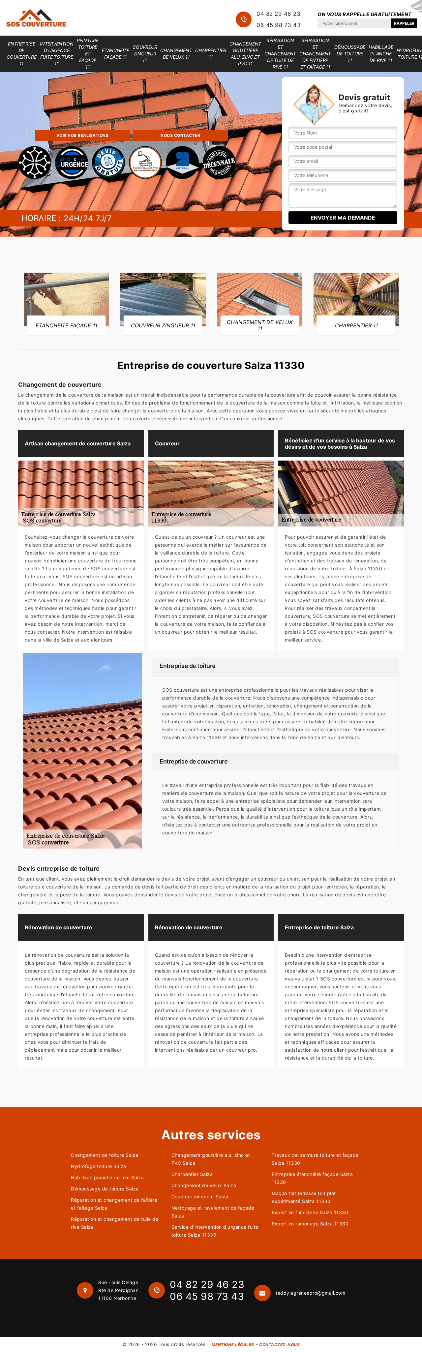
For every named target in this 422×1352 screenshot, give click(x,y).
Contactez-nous (279, 1344)
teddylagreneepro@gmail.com (310, 1293)
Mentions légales (233, 1344)
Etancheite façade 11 (115, 53)
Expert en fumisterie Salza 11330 (310, 1212)
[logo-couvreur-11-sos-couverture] (36, 18)
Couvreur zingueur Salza (199, 1196)
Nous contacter (180, 135)
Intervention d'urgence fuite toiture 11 (57, 53)
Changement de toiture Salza (104, 1155)
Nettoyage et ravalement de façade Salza (213, 1211)
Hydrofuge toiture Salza (98, 1166)
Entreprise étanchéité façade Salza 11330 (312, 1178)
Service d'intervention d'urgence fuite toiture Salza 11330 (214, 1231)
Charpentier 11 (210, 53)
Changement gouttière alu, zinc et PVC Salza (210, 1159)
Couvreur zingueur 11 (145, 53)
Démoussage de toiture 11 (349, 53)
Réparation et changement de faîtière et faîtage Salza (114, 1204)
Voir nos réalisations (82, 135)
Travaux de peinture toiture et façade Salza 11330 (315, 1159)
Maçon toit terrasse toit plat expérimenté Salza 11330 (304, 1197)
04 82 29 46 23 (278, 14)
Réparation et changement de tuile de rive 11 (280, 54)
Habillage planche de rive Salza (107, 1177)
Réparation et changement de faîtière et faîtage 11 (315, 54)
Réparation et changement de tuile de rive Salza (114, 1223)
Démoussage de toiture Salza (105, 1188)
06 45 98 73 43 (278, 25)
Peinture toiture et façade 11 (88, 54)
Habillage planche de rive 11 (381, 53)
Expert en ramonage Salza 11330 (310, 1223)
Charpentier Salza (192, 1174)
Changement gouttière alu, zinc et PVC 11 (245, 53)
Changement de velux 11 (176, 53)
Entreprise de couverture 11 (22, 53)
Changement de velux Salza (203, 1185)
